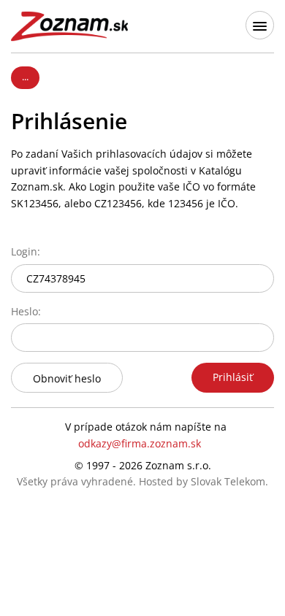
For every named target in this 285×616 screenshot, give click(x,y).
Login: (25, 251)
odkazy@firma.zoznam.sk (139, 443)
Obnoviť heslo (67, 378)
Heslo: (26, 311)
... (25, 76)
